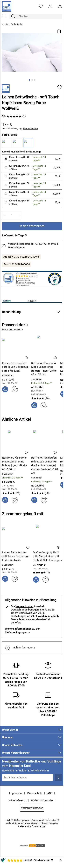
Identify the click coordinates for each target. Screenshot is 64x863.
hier (43, 826)
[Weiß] (28, 142)
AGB (50, 793)
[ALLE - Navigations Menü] (4, 16)
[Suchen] (14, 16)
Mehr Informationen (24, 647)
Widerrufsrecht (17, 800)
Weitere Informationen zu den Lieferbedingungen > (22, 630)
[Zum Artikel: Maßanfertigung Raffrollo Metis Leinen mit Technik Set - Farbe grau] (47, 536)
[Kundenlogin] (50, 6)
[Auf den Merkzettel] (59, 87)
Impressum (16, 793)
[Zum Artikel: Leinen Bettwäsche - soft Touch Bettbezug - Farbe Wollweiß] (16, 347)
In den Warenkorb (32, 226)
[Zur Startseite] (6, 6)
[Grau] (6, 142)
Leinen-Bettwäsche (13, 24)
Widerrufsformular (42, 800)
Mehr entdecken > (12, 329)
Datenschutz (34, 793)
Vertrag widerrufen (32, 807)
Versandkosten (30, 128)
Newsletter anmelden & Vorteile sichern (25, 770)
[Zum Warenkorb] (60, 6)
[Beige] (17, 142)
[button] (59, 31)
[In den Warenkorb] (5, 389)
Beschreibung (11, 312)
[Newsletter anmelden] (58, 777)
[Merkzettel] (41, 6)
